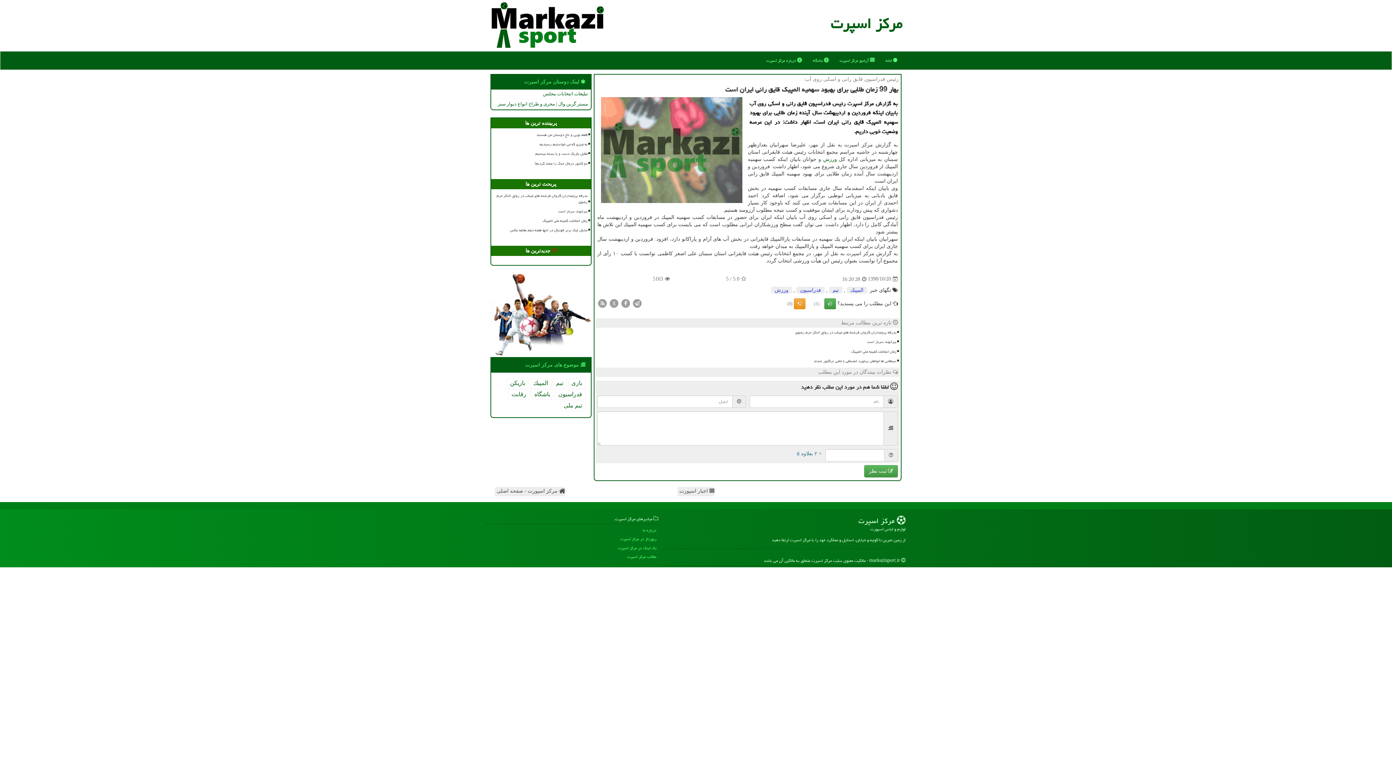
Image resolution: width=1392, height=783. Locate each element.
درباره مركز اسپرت (781, 60)
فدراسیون (810, 290)
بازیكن (517, 383)
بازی (576, 383)
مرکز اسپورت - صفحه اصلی (528, 491)
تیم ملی (573, 405)
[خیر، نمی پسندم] (799, 303)
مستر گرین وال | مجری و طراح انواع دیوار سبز (543, 104)
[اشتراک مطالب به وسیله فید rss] (602, 303)
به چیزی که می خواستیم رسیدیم (564, 144)
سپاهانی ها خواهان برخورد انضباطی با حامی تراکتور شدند (855, 361)
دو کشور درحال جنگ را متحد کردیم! (561, 163)
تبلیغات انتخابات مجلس (565, 93)
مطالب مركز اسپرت (641, 556)
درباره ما (649, 530)
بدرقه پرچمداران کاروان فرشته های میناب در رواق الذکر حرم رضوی (845, 332)
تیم (836, 290)
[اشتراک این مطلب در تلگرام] (637, 303)
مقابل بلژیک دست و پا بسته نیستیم (561, 153)
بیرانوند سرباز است (881, 341)
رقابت (518, 394)
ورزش (830, 159)
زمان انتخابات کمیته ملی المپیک (874, 351)
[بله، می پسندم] (830, 303)
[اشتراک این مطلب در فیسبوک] (626, 303)
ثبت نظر (878, 471)
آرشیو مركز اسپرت (855, 60)
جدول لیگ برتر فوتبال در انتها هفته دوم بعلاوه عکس (549, 230)
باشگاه (818, 60)
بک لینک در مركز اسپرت (637, 548)
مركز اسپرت (867, 23)
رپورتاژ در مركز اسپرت (638, 539)
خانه (889, 60)
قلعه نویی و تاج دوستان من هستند (562, 134)
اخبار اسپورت (694, 491)
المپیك (856, 290)
